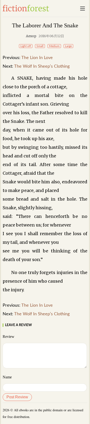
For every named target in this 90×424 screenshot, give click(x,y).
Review (8, 336)
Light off (25, 46)
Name (7, 377)
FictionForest (26, 8)
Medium (54, 46)
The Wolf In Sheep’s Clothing (42, 66)
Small (39, 46)
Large (68, 46)
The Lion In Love (37, 58)
